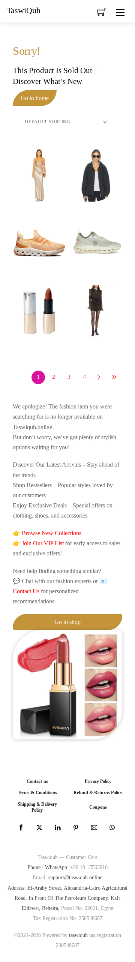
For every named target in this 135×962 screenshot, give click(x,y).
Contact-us (37, 781)
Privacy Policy (98, 781)
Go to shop (67, 622)
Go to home (35, 98)
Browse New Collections (51, 533)
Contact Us (26, 591)
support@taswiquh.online (75, 877)
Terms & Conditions (37, 792)
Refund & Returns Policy (98, 792)
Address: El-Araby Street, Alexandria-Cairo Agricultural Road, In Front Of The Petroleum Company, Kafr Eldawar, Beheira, (68, 898)
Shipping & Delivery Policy (37, 807)
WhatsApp (56, 867)
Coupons (98, 807)
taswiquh (78, 935)
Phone (33, 867)
